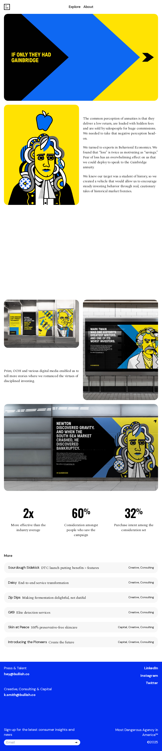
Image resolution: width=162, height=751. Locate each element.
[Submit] (76, 742)
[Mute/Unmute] (9, 214)
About (88, 6)
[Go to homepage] (7, 7)
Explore (75, 6)
